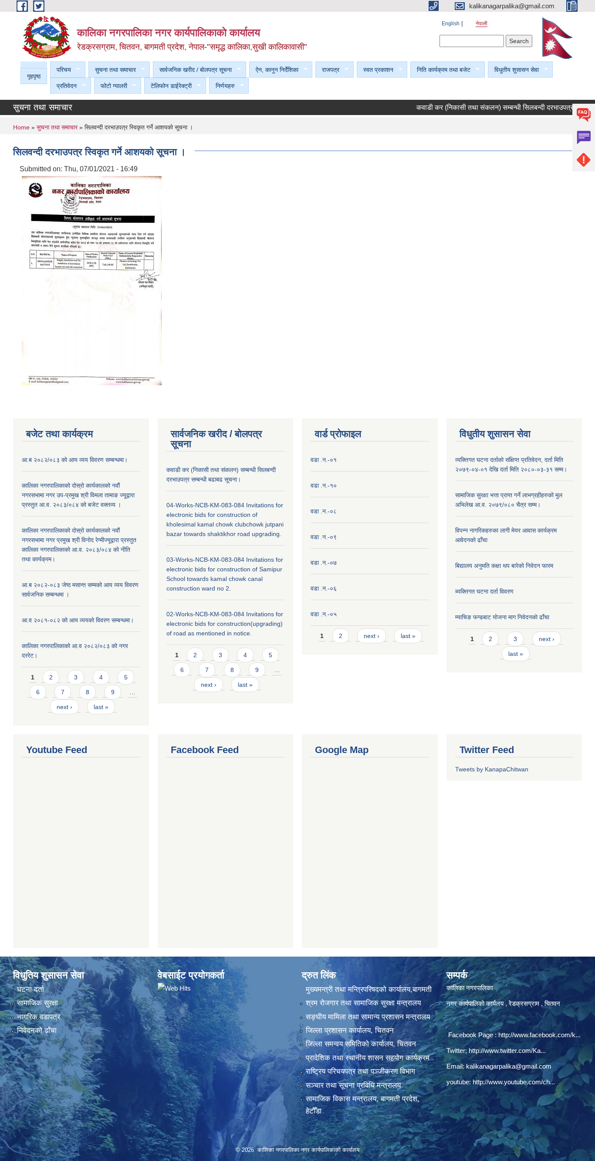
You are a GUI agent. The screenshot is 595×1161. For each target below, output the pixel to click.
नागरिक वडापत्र (38, 1017)
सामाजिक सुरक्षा (37, 1003)
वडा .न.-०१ (324, 459)
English (451, 23)
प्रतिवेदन (63, 86)
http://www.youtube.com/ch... (514, 1082)
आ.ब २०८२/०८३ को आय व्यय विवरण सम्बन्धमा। (75, 459)
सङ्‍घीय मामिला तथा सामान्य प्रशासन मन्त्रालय (368, 1017)
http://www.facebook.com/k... (539, 1035)
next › (64, 706)
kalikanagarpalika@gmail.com (508, 1066)
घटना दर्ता (30, 989)
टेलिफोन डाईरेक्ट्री (168, 86)
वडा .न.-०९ (324, 536)
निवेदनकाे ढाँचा (37, 1030)
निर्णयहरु (222, 86)
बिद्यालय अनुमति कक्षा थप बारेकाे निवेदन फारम (504, 565)
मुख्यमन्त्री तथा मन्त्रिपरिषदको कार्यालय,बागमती (369, 989)
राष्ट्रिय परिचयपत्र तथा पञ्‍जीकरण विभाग (360, 1071)
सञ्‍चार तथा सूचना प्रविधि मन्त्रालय (353, 1085)
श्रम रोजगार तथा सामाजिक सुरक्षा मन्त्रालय (363, 1003)
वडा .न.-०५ (324, 614)
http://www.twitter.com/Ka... (507, 1050)
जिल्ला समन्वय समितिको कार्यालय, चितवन (361, 1044)
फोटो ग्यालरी (110, 86)
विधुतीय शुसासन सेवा (513, 70)
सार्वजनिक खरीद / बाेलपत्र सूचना (192, 70)
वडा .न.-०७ (324, 562)
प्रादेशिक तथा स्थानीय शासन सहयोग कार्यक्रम (367, 1058)
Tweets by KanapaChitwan (491, 769)
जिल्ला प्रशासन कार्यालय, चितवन (350, 1030)
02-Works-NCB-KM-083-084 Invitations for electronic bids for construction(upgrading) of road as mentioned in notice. (224, 624)
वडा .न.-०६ (324, 588)
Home (21, 127)
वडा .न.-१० (324, 485)
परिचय (60, 70)
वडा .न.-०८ (324, 511)
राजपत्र (327, 70)
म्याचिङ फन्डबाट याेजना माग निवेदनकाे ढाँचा (502, 617)
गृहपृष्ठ (34, 76)
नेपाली (481, 23)
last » (101, 706)
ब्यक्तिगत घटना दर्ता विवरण (484, 591)
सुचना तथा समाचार (112, 70)
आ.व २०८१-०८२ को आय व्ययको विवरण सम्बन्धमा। (78, 620)
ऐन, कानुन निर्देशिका (273, 70)
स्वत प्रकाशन (375, 70)
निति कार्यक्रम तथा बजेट (440, 70)
